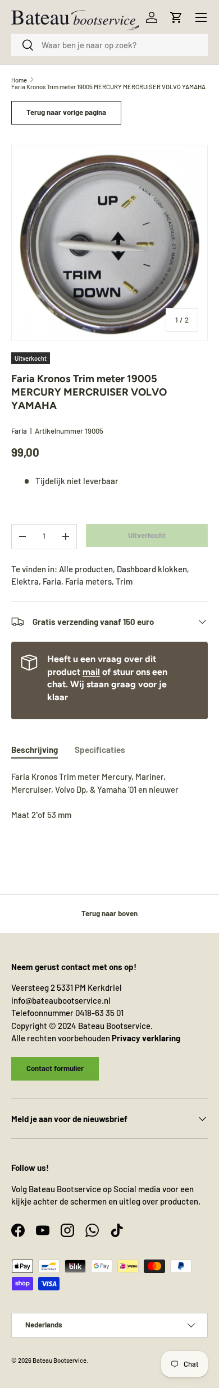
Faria (19, 430)
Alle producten (86, 569)
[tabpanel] (109, 795)
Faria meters (88, 581)
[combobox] (109, 45)
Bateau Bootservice (59, 1360)
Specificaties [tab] (100, 749)
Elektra (25, 581)
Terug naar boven (109, 913)
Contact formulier (55, 1068)
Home (19, 80)
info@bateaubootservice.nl (61, 1000)
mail (91, 672)
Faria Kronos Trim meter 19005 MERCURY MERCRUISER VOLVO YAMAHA (108, 87)
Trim (124, 581)
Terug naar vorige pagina (66, 112)
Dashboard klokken (152, 569)
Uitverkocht (147, 535)
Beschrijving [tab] (34, 749)
